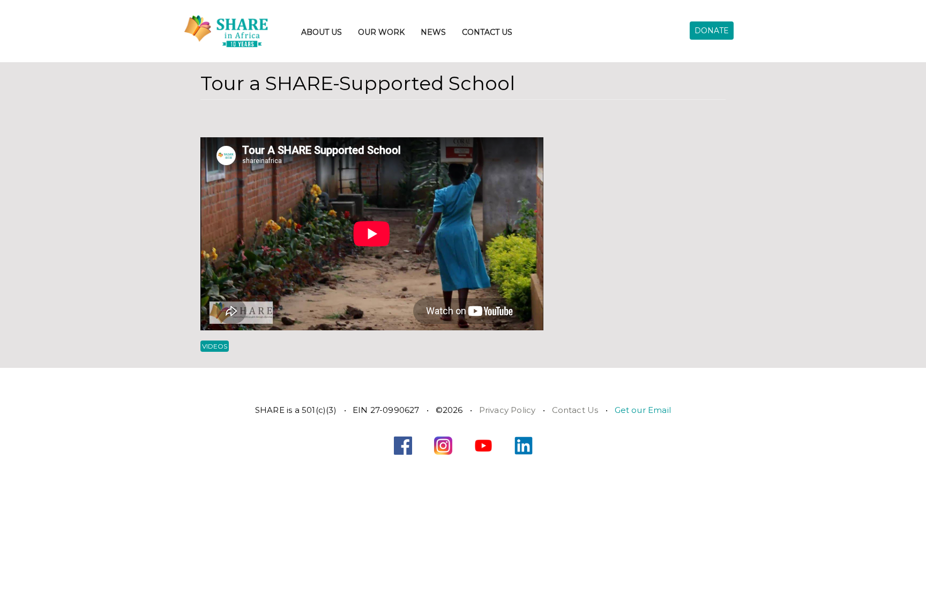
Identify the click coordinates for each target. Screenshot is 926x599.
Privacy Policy (507, 410)
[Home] (238, 31)
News (433, 32)
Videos (214, 346)
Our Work (381, 32)
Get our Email (643, 410)
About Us (321, 32)
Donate (711, 30)
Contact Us (487, 32)
